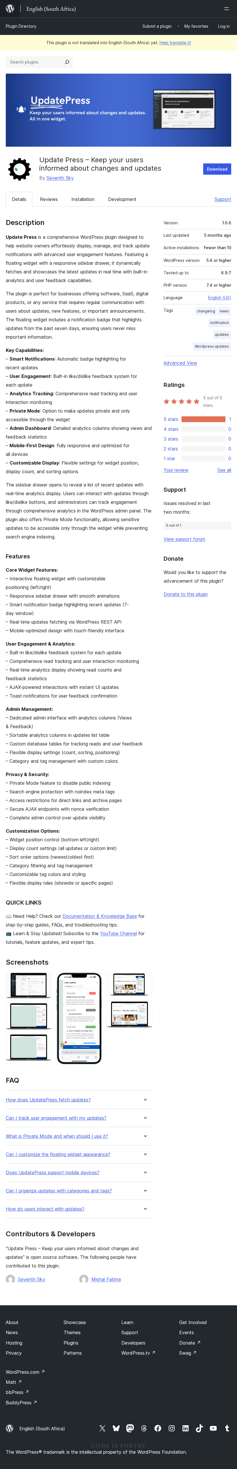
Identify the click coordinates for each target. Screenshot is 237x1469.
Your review (176, 470)
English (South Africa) (42, 1428)
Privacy (14, 1353)
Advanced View (180, 363)
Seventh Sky (60, 178)
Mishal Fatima (106, 1279)
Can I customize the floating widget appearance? (58, 1154)
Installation (83, 199)
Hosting (14, 1343)
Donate (190, 1343)
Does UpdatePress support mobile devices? (52, 1172)
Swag (188, 1353)
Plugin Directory (21, 26)
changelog (206, 311)
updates (222, 334)
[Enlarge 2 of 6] (44, 1011)
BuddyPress (21, 1402)
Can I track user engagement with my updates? (56, 1118)
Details (19, 199)
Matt (14, 1382)
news (224, 311)
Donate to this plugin (186, 594)
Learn (127, 1322)
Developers (133, 1343)
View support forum (184, 539)
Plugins (71, 1343)
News (12, 1332)
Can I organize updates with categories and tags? (59, 1191)
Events (186, 1332)
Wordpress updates (212, 346)
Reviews (49, 199)
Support (222, 199)
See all (224, 470)
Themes (72, 1332)
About (12, 1322)
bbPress (17, 1392)
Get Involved (193, 1322)
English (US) (219, 297)
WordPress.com (25, 1372)
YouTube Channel (118, 933)
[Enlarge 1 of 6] (44, 980)
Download (217, 169)
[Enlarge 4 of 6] (94, 980)
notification (219, 322)
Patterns (73, 1353)
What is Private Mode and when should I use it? (57, 1136)
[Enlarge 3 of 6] (44, 1042)
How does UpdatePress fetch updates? (48, 1100)
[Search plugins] (67, 62)
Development (122, 199)
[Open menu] (228, 8)
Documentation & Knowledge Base (99, 916)
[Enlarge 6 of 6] (144, 1009)
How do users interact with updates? (45, 1209)
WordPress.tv (138, 1353)
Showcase (75, 1322)
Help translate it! (175, 42)
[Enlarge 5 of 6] (144, 980)
